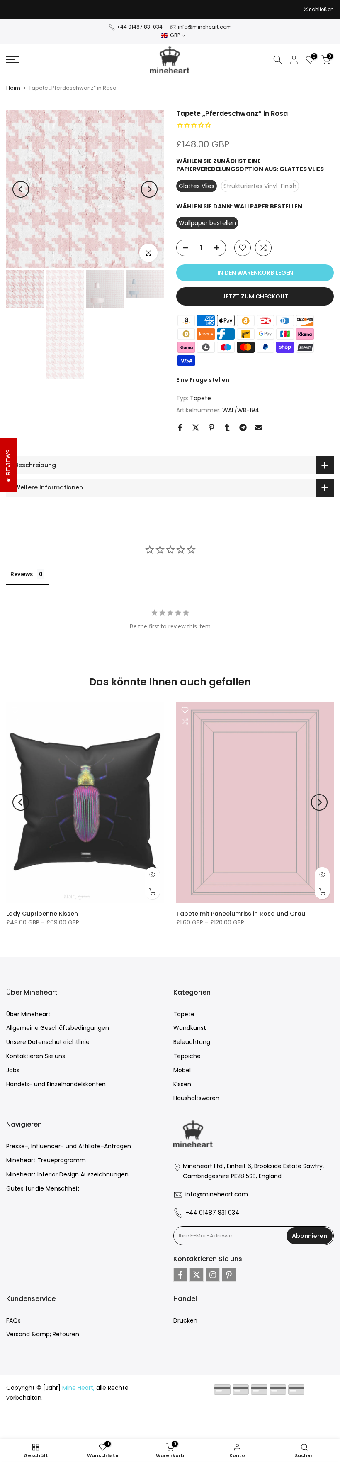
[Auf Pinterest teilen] (211, 427)
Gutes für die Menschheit (43, 1188)
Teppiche (187, 1056)
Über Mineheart (28, 1014)
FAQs (13, 1320)
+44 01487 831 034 (140, 26)
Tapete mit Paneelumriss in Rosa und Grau (240, 913)
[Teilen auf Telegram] (243, 427)
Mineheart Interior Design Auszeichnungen (67, 1174)
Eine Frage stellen (202, 380)
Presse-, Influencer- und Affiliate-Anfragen (68, 1146)
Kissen (182, 1084)
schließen (23, 9)
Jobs (12, 1070)
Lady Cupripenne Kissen (42, 913)
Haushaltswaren (196, 1098)
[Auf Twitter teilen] (195, 427)
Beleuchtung (191, 1042)
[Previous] (20, 189)
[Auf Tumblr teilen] (227, 427)
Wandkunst (189, 1028)
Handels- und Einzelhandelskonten (56, 1084)
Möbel (182, 1070)
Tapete (200, 398)
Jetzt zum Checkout (255, 296)
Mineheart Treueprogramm (46, 1160)
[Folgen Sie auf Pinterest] (229, 1275)
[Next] (149, 189)
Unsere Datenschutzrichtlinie (48, 1042)
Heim (13, 87)
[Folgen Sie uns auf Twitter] (196, 1275)
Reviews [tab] (21, 574)
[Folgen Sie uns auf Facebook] (180, 1275)
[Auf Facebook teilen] (180, 427)
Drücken (185, 1320)
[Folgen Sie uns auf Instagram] (213, 1275)
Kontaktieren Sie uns (35, 1056)
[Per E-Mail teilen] (258, 427)
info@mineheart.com (205, 26)
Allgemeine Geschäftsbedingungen (57, 1028)
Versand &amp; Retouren (42, 1334)
